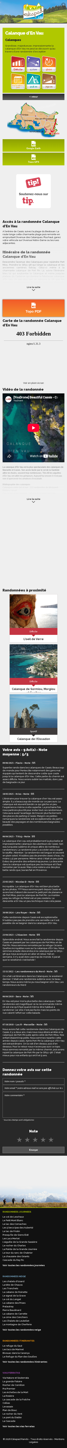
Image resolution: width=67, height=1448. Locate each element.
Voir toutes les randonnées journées (24, 1265)
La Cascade (9, 1421)
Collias (6, 1403)
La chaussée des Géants (16, 1256)
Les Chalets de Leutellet (16, 1321)
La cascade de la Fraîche (16, 1399)
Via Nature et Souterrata (16, 1378)
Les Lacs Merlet (11, 1238)
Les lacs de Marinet (13, 1349)
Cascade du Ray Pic (13, 1260)
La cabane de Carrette (15, 1313)
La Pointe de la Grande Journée (20, 1249)
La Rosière (8, 1396)
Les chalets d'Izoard (13, 1281)
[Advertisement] (33, 545)
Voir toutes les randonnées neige (22, 1329)
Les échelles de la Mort (15, 1392)
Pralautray (8, 1306)
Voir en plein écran (33, 383)
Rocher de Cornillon (14, 1385)
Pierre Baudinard (12, 1310)
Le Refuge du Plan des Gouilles (20, 1356)
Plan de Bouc (10, 1410)
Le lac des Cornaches (14, 1224)
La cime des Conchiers (15, 1317)
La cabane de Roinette (15, 1292)
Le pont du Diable (12, 1417)
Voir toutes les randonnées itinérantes (25, 1362)
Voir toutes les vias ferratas (19, 1426)
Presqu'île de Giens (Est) (16, 1235)
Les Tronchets (10, 1288)
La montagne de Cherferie (17, 1324)
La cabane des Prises (14, 1303)
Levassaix (8, 1406)
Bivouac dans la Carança (16, 1353)
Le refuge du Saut (12, 1345)
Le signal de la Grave (14, 1295)
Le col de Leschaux (13, 1216)
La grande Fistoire (12, 1381)
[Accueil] (33, 21)
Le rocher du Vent (12, 1414)
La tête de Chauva (13, 1285)
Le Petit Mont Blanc (13, 1220)
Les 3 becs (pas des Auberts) (18, 1227)
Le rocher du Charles (14, 1245)
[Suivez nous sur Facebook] (63, 5)
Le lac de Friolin (11, 1231)
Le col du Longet (12, 1299)
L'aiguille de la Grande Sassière (20, 1242)
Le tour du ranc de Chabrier (18, 1252)
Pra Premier (9, 1388)
